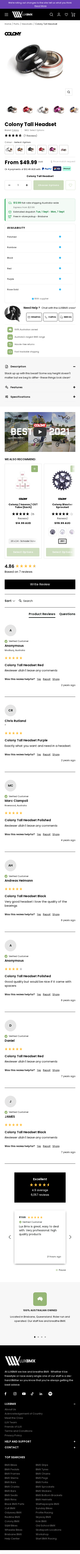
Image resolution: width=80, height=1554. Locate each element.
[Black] (31, 149)
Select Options (37, 130)
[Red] (42, 149)
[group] (40, 567)
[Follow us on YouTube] (26, 1393)
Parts (16, 23)
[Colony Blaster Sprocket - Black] (53, 532)
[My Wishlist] (66, 15)
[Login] (59, 14)
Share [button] (55, 679)
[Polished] (9, 149)
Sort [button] (8, 601)
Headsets (27, 23)
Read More (40, 6)
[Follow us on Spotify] (52, 1393)
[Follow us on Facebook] (9, 1393)
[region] (40, 1237)
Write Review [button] (40, 584)
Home (8, 23)
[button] (40, 366)
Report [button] (46, 679)
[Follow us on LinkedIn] (44, 1393)
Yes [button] (39, 679)
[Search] (51, 14)
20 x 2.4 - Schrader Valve (23, 541)
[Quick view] (34, 468)
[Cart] (73, 15)
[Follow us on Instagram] (17, 1393)
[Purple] (52, 149)
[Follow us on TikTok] (35, 1393)
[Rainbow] (20, 149)
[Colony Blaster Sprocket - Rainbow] (72, 532)
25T (62, 541)
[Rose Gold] (63, 149)
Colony (15, 130)
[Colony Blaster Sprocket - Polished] (62, 532)
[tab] (42, 615)
